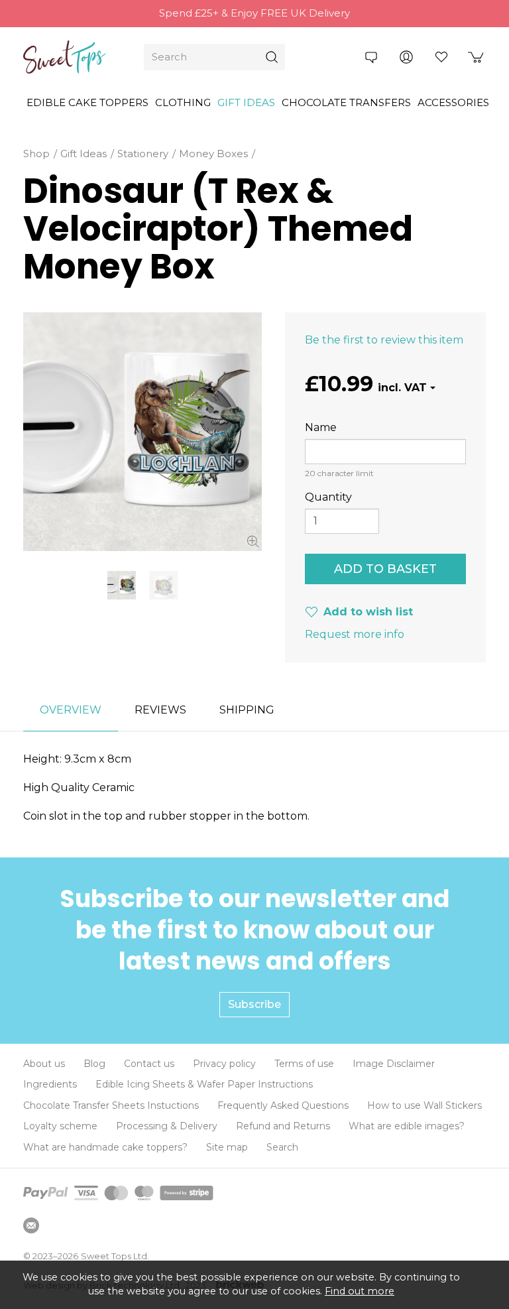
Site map (227, 1147)
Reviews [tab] (160, 710)
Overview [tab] (70, 710)
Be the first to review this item (384, 340)
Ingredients (50, 1084)
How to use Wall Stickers (424, 1105)
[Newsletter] (31, 1225)
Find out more (359, 1291)
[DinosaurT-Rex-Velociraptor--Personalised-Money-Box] (142, 431)
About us (44, 1064)
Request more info (354, 634)
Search (282, 1147)
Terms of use (304, 1064)
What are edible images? (407, 1126)
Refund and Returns (283, 1126)
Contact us (149, 1064)
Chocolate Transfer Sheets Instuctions (111, 1105)
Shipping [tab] (246, 710)
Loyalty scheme (60, 1126)
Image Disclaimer (394, 1064)
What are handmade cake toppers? (105, 1147)
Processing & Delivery (166, 1126)
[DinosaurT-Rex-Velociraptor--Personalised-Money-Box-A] (163, 585)
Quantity (328, 497)
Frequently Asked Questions (283, 1105)
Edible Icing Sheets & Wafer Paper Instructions (204, 1084)
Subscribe (254, 1004)
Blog (94, 1064)
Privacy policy (224, 1064)
